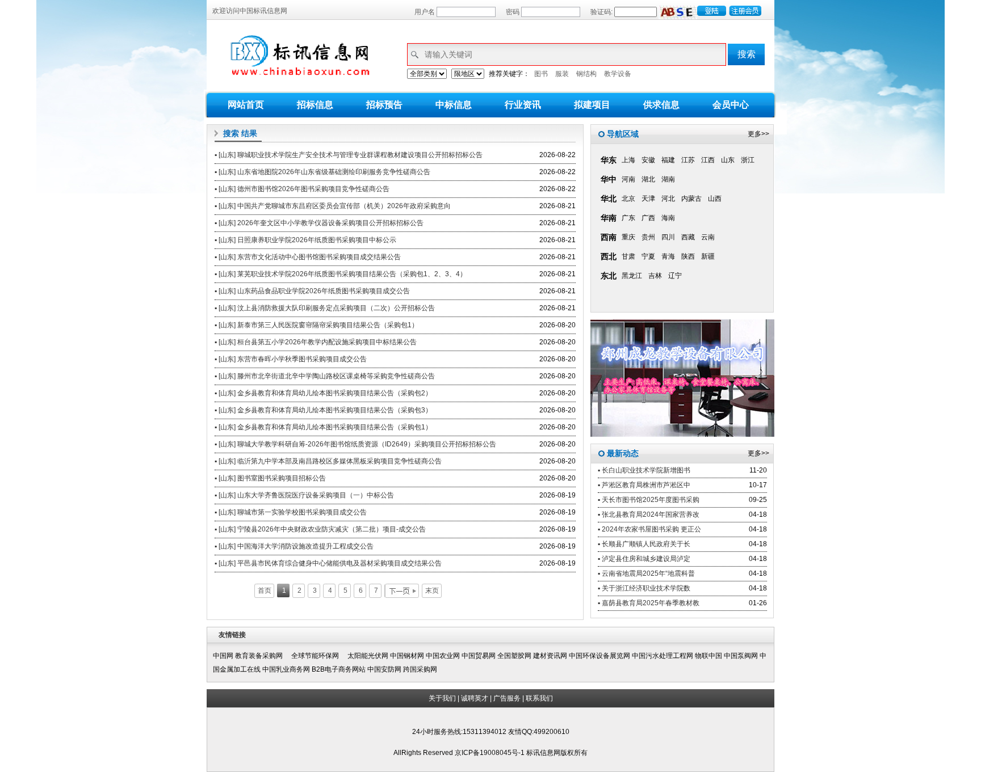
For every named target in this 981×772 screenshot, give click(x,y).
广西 (648, 218)
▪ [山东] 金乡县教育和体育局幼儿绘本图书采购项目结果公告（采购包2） (323, 393)
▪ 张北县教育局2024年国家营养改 (648, 514)
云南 (708, 237)
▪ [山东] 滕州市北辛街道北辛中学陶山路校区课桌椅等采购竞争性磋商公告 (325, 376)
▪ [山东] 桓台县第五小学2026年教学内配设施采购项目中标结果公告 (316, 342)
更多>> (758, 134)
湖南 (668, 179)
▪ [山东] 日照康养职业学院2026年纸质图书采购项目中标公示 (305, 240)
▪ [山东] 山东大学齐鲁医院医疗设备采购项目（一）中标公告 (304, 495)
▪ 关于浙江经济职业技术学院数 (644, 588)
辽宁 (675, 276)
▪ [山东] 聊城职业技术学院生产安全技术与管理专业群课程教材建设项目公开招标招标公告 (349, 155)
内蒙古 (691, 199)
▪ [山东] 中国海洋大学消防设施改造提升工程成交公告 (294, 546)
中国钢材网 (407, 656)
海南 (668, 218)
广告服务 (507, 698)
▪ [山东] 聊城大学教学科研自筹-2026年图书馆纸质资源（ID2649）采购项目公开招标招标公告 (355, 444)
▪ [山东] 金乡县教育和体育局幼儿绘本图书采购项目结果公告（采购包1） (323, 427)
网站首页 (246, 104)
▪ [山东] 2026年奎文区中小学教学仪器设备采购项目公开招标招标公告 (319, 223)
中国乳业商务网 (286, 669)
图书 (541, 74)
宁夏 (648, 256)
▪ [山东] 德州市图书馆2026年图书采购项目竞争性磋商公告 (302, 189)
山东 (728, 160)
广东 (628, 218)
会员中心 (730, 104)
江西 (708, 160)
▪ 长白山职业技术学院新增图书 (644, 470)
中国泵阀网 (741, 656)
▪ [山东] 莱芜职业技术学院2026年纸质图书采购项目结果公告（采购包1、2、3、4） (341, 274)
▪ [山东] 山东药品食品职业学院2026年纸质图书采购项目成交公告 (312, 291)
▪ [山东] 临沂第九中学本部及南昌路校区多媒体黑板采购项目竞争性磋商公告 (328, 461)
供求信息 (661, 104)
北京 (628, 199)
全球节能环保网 (318, 656)
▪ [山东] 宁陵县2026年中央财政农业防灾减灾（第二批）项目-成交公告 (320, 529)
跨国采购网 (420, 669)
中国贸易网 (479, 656)
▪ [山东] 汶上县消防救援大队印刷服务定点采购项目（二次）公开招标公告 (325, 308)
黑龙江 (632, 276)
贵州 (648, 237)
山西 (715, 199)
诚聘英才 (474, 698)
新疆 (708, 256)
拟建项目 (592, 104)
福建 (668, 160)
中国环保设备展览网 (599, 656)
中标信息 (453, 104)
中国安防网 (384, 669)
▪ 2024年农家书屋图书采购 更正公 (649, 529)
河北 (668, 199)
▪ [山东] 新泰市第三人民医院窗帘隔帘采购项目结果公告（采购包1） (316, 325)
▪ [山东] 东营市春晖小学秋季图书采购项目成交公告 (291, 359)
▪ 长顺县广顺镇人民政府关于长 (644, 544)
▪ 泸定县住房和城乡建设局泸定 (644, 559)
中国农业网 (443, 656)
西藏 (688, 237)
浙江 (747, 160)
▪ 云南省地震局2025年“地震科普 (646, 573)
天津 (648, 199)
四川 (668, 237)
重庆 (628, 237)
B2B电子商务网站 (339, 669)
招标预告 (384, 104)
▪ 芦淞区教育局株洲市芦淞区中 (644, 485)
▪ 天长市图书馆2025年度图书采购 (648, 500)
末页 (432, 590)
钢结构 (586, 74)
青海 (668, 256)
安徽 (648, 160)
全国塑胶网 (514, 656)
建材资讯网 (550, 656)
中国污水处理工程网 (662, 656)
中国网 (223, 656)
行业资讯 (523, 104)
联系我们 (539, 698)
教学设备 (617, 74)
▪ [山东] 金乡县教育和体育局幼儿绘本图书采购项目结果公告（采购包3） (323, 410)
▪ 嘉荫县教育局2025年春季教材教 (648, 603)
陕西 (688, 256)
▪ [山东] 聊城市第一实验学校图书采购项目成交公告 (291, 512)
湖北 (648, 179)
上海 (628, 160)
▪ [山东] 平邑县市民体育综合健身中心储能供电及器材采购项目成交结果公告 (328, 563)
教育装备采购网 (262, 656)
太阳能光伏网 (367, 656)
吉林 (655, 276)
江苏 (688, 160)
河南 (628, 179)
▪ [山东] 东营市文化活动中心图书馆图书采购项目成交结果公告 (308, 257)
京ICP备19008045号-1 (490, 753)
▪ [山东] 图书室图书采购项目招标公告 (270, 478)
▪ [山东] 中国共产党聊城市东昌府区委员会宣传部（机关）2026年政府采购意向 (333, 206)
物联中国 (708, 656)
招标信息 (315, 104)
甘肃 (628, 256)
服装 (562, 74)
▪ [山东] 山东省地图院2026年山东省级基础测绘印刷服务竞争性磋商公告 (322, 172)
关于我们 (442, 698)
